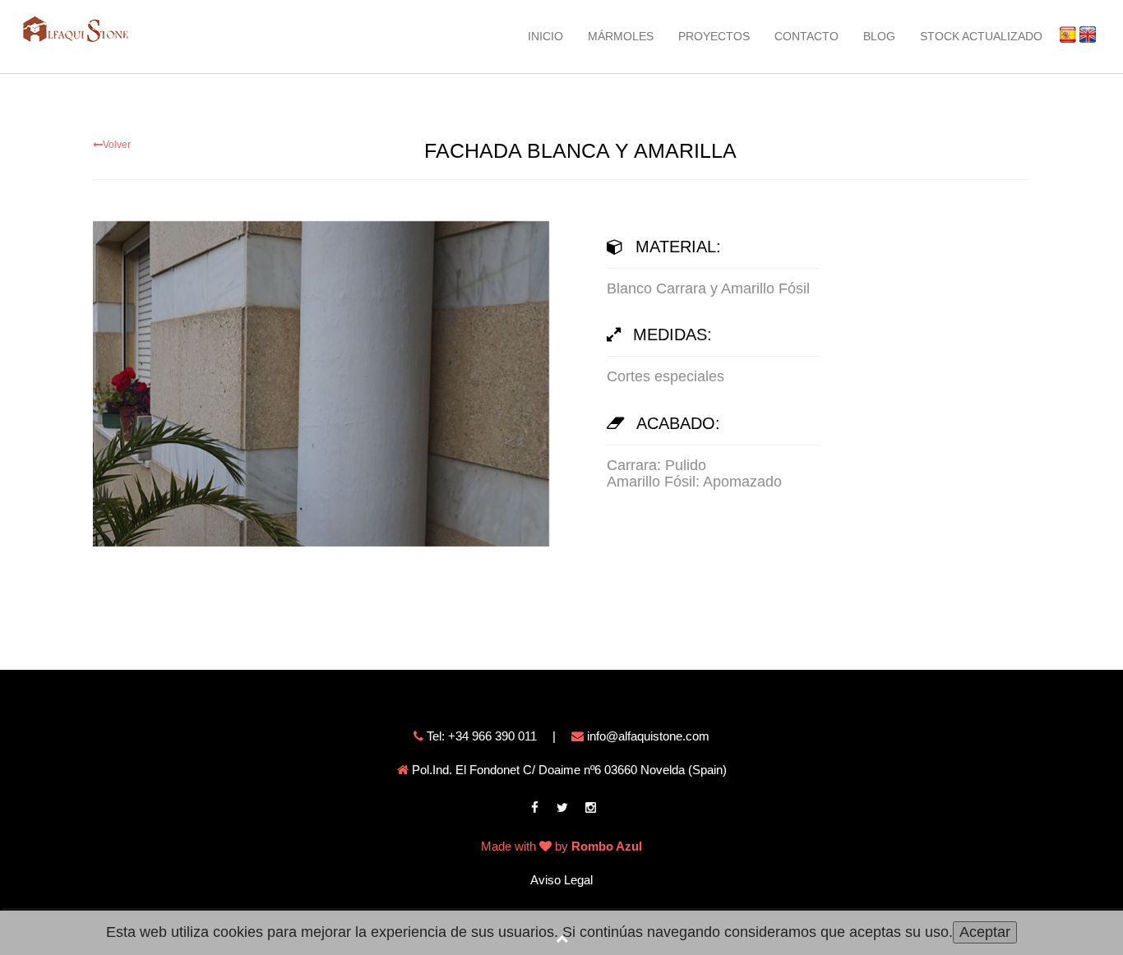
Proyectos (714, 36)
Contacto (806, 36)
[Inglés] (1082, 34)
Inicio (545, 36)
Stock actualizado (981, 36)
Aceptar (984, 932)
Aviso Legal (561, 880)
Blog (879, 36)
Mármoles (621, 36)
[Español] (1063, 34)
